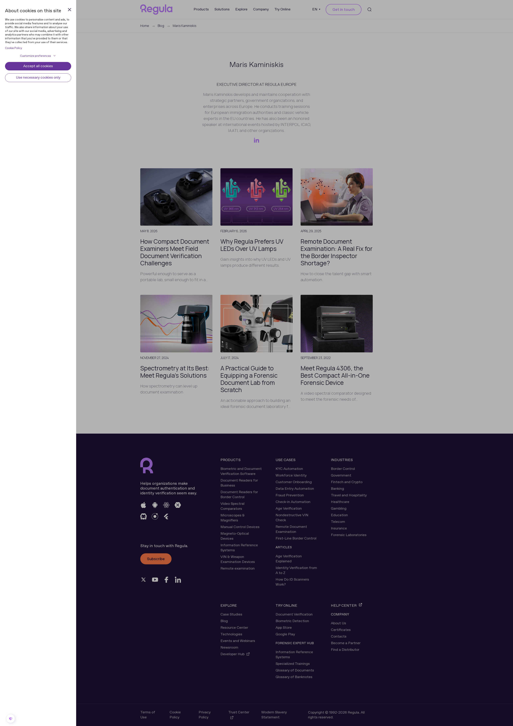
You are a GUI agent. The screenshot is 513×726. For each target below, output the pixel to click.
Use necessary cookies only (38, 77)
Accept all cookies (38, 66)
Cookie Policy (13, 48)
